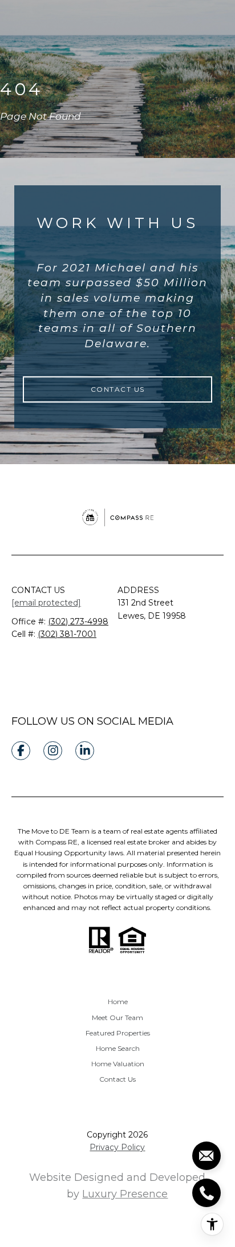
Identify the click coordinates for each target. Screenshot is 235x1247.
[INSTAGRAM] (52, 750)
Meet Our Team (117, 1017)
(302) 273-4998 (78, 621)
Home (118, 1001)
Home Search (118, 1048)
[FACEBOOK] (20, 750)
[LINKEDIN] (84, 750)
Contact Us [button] (118, 389)
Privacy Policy (117, 1147)
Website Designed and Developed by (117, 1185)
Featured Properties (118, 1033)
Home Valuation (117, 1063)
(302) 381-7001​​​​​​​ (67, 634)
